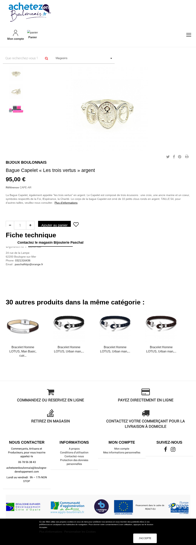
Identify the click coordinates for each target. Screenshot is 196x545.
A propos (74, 448)
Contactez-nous (74, 456)
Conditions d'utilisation (74, 452)
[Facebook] (166, 450)
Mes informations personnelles (121, 452)
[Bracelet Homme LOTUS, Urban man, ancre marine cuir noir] (69, 326)
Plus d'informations (51, 531)
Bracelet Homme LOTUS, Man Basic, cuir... (22, 351)
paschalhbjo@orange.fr (29, 264)
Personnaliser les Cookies (80, 531)
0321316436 (22, 260)
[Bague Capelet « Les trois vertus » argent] (16, 73)
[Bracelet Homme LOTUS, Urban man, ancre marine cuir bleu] (115, 326)
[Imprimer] (186, 156)
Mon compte (121, 448)
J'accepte (145, 538)
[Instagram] (173, 450)
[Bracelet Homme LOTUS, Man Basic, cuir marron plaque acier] (23, 326)
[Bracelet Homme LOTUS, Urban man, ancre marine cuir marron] (161, 326)
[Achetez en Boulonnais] (98, 12)
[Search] (46, 58)
